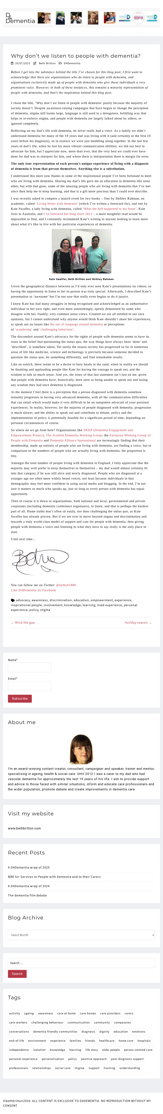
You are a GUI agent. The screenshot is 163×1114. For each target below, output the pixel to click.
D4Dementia (72, 63)
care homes (88, 1013)
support (94, 1068)
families (75, 1041)
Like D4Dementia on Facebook (33, 590)
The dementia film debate (27, 895)
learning (89, 605)
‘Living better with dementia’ (57, 203)
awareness (40, 600)
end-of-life (16, 1041)
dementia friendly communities (55, 1032)
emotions (138, 1032)
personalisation (53, 1059)
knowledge (72, 605)
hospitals (144, 1041)
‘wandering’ (23, 329)
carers (129, 1013)
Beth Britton (47, 63)
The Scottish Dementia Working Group (74, 435)
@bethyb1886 (66, 585)
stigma (45, 610)
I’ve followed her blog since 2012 (68, 214)
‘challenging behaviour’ (57, 329)
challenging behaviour (47, 1022)
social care (63, 1068)
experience (123, 600)
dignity (104, 1032)
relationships (41, 1068)
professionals (18, 1068)
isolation (39, 1050)
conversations (19, 1032)
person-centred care (138, 1050)
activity (14, 1013)
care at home (66, 1013)
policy (33, 610)
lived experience (109, 605)
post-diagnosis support (127, 1059)
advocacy (23, 600)
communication (79, 1022)
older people (111, 1050)
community (102, 1022)
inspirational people (26, 605)
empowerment (102, 600)
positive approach (94, 1059)
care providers (110, 1013)
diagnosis (88, 1032)
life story (91, 1050)
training (109, 1068)
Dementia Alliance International (73, 440)
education (81, 600)
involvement (53, 605)
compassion (122, 1022)
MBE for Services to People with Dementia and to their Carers (54, 877)
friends (90, 1041)
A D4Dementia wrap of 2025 (29, 867)
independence (19, 1050)
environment (37, 1041)
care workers (18, 1022)
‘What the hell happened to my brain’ (110, 208)
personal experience (23, 1059)
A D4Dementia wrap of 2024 (29, 886)
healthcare (106, 1041)
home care (126, 1041)
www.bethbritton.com (24, 828)
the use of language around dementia (76, 324)
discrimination (61, 600)
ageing (29, 1013)
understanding (129, 1068)
